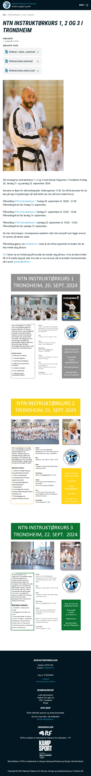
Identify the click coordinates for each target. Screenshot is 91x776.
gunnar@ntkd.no (22, 261)
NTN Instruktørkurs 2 (25, 211)
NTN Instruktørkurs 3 (25, 222)
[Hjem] (7, 5)
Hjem (4, 15)
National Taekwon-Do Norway (24, 4)
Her (5, 254)
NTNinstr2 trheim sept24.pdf (21, 61)
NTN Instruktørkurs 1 (25, 201)
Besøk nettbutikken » (45, 719)
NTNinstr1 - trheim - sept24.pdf (22, 52)
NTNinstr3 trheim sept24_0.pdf (22, 70)
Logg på (45, 679)
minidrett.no (31, 243)
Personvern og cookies (45, 681)
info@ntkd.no (48, 668)
